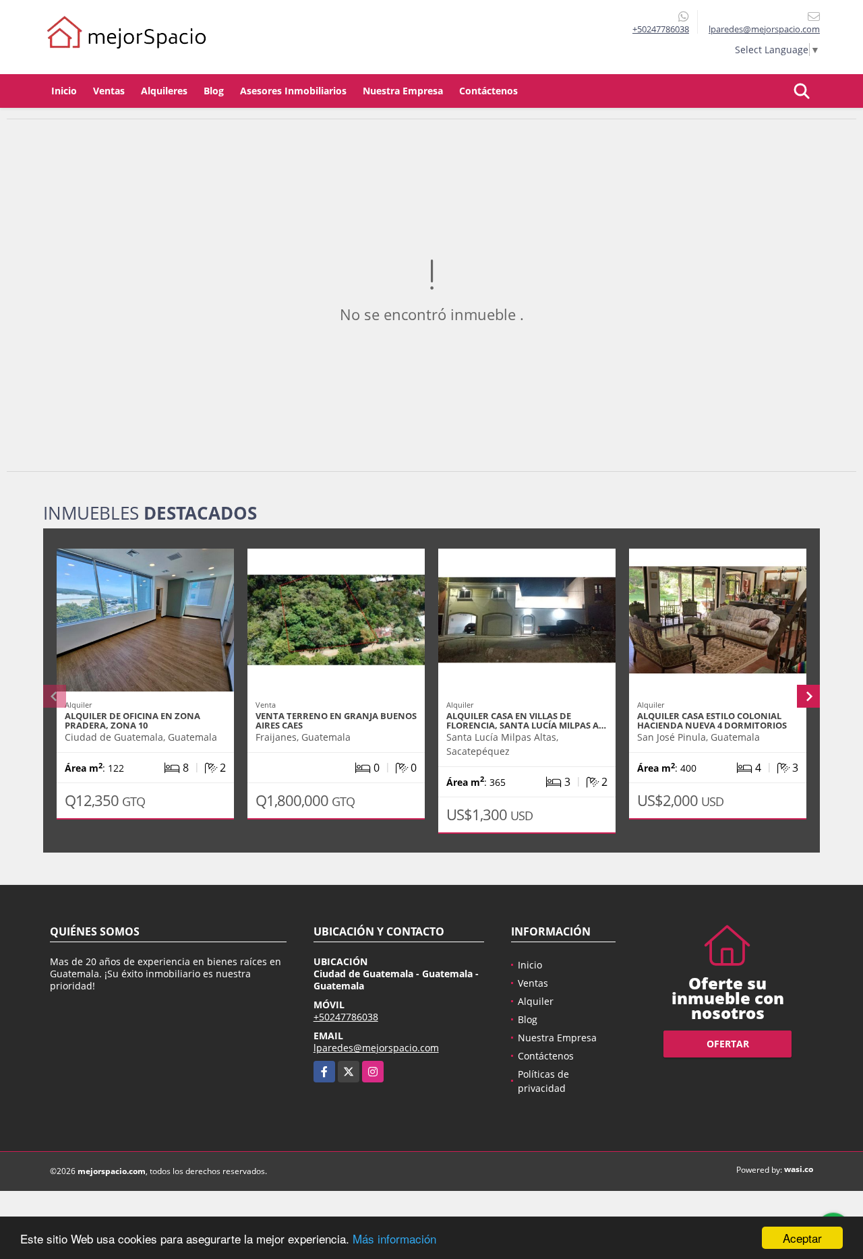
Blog (214, 90)
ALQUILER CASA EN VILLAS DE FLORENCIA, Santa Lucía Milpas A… (526, 720)
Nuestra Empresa (403, 90)
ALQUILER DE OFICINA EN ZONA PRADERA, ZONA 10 (132, 720)
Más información (394, 1238)
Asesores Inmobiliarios (293, 90)
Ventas (109, 90)
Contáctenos (488, 90)
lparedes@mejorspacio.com (376, 1047)
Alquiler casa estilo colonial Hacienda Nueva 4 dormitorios (712, 720)
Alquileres (164, 90)
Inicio (64, 90)
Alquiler (536, 1001)
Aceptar (802, 1237)
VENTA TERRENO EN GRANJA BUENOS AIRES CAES (336, 720)
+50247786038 (660, 29)
